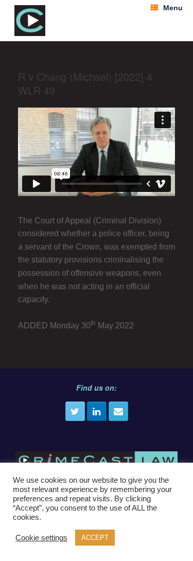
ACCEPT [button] (95, 537)
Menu (173, 8)
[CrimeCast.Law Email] (118, 411)
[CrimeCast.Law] (29, 20)
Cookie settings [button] (41, 538)
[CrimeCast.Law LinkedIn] (97, 411)
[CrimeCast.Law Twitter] (75, 411)
